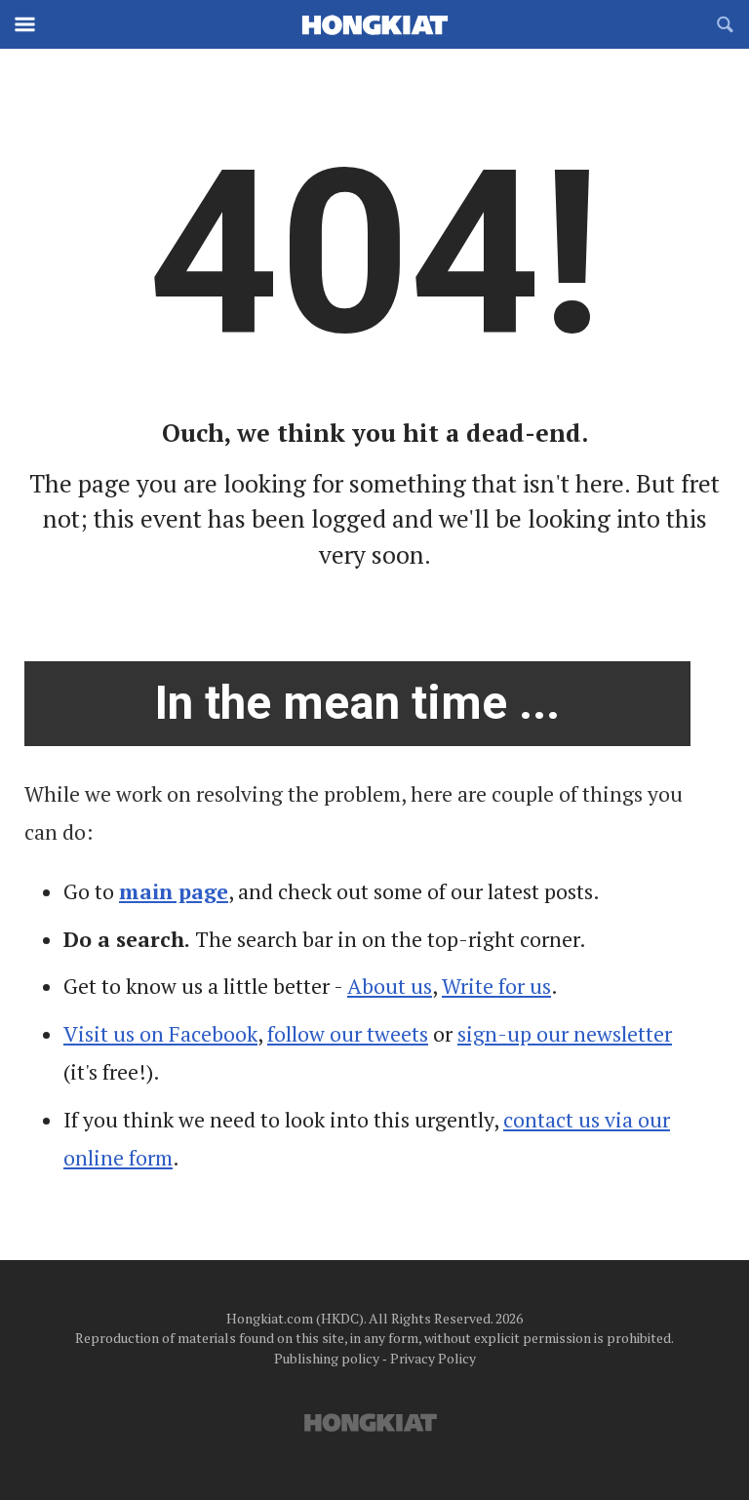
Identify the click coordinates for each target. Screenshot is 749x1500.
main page (173, 891)
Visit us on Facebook (160, 1033)
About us (389, 986)
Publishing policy (326, 1358)
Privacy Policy (433, 1358)
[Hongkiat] (374, 24)
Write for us (496, 986)
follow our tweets (347, 1033)
